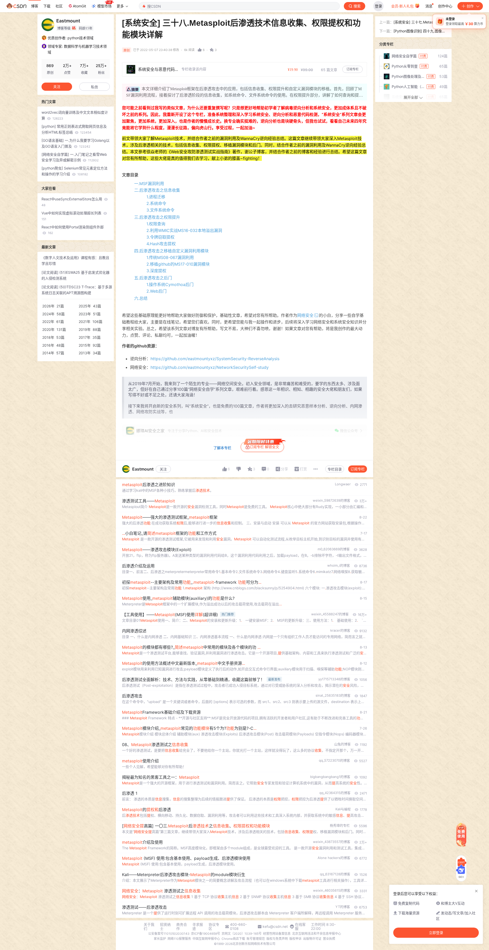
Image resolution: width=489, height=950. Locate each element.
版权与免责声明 (277, 939)
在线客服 (300, 926)
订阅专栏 (357, 469)
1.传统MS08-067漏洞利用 (170, 257)
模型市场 (104, 6)
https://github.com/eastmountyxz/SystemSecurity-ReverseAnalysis (215, 358)
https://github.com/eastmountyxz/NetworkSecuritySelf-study (210, 367)
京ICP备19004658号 (205, 933)
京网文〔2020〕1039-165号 (242, 933)
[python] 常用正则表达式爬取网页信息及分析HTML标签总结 (74, 129)
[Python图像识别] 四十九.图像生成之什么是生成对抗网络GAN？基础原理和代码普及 (420, 31)
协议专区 (214, 926)
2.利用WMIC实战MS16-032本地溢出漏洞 (184, 230)
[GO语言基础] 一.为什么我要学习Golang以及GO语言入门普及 (76, 143)
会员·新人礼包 (403, 6)
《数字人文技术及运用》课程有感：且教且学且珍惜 (75, 260)
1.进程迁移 (155, 196)
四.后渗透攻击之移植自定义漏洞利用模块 (171, 250)
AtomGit (79, 6)
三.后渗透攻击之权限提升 (157, 217)
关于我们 (149, 926)
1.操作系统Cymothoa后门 (170, 284)
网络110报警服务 (179, 939)
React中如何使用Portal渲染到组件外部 (73, 230)
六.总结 (140, 298)
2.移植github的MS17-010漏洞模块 (178, 264)
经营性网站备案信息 (277, 933)
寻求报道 (197, 926)
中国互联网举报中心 (206, 939)
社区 (59, 6)
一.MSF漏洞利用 (149, 183)
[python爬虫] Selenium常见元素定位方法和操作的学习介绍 (74, 171)
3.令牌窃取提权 (160, 237)
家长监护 (160, 939)
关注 (163, 469)
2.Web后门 (156, 291)
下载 (46, 6)
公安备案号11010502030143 (168, 933)
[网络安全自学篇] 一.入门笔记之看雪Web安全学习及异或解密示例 (74, 157)
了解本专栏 (222, 448)
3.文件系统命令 (160, 210)
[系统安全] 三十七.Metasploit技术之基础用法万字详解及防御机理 (420, 22)
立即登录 (436, 933)
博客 (34, 6)
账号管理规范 (256, 939)
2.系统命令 (156, 203)
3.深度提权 (156, 270)
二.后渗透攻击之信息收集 (157, 190)
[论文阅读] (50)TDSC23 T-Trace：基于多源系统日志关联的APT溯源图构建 (77, 290)
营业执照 (329, 939)
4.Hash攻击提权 (161, 243)
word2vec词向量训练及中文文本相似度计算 (75, 115)
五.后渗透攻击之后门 (153, 277)
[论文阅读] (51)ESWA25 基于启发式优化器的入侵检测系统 (76, 275)
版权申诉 (295, 939)
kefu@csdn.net (275, 927)
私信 (94, 87)
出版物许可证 (312, 939)
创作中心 (445, 6)
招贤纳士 (165, 926)
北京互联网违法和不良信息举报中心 (316, 933)
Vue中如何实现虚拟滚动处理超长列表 (72, 216)
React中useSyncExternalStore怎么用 (72, 202)
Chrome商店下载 (233, 939)
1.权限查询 (155, 223)
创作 (470, 6)
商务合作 (181, 926)
